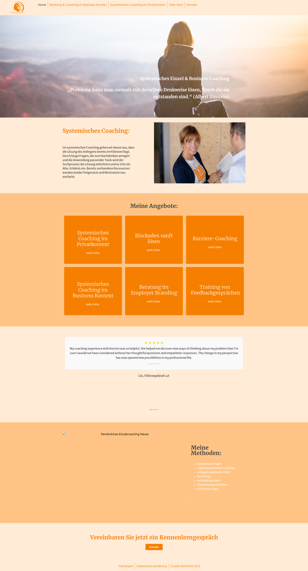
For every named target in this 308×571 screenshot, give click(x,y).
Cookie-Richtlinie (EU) (185, 566)
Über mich (176, 4)
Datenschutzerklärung (152, 566)
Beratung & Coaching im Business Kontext (78, 4)
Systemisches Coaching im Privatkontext (138, 4)
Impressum (125, 566)
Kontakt (191, 4)
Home (42, 4)
